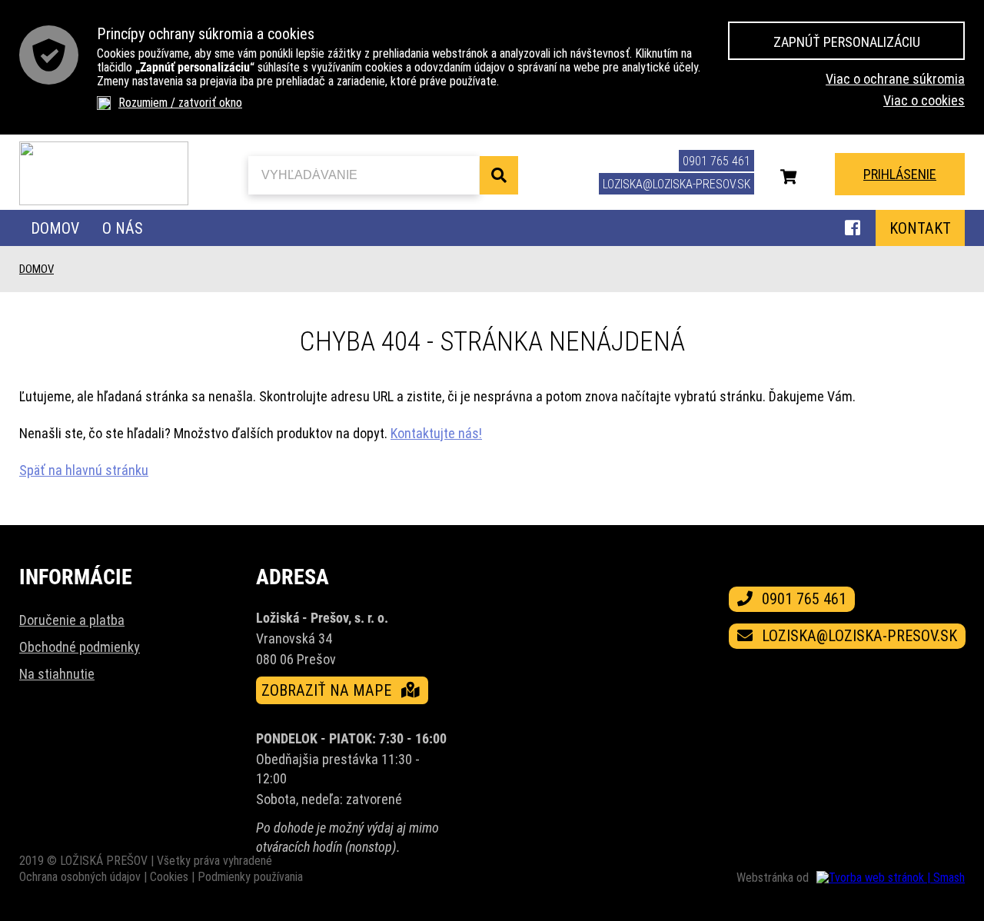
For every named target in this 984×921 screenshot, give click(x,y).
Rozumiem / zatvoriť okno (180, 102)
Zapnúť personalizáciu (846, 42)
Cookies (169, 876)
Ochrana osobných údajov (80, 876)
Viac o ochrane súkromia (895, 79)
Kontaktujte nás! (436, 433)
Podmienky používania (250, 876)
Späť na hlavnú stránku (83, 470)
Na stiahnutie (57, 674)
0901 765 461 (716, 161)
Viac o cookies (924, 100)
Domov (55, 228)
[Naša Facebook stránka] (852, 230)
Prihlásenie (899, 174)
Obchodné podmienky (79, 647)
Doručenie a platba (72, 620)
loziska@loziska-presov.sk (676, 184)
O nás (122, 228)
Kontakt (920, 228)
